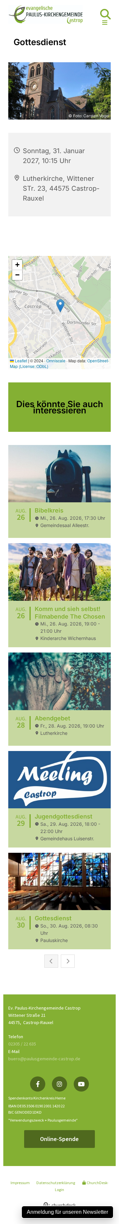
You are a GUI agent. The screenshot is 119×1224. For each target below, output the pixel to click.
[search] (105, 14)
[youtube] (81, 1084)
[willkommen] (45, 14)
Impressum (20, 1182)
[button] (99, 22)
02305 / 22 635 (22, 1044)
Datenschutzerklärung (55, 1182)
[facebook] (37, 1084)
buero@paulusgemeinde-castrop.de (44, 1059)
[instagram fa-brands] (59, 1084)
